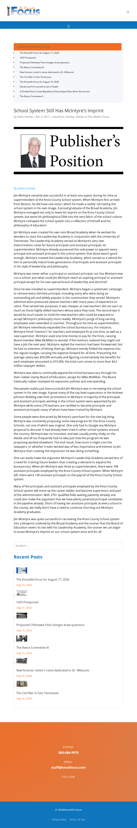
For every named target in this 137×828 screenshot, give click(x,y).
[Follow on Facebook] (65, 783)
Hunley (70, 116)
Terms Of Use (77, 819)
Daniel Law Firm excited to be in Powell (39, 86)
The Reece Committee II (31, 96)
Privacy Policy (59, 819)
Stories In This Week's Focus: (93, 116)
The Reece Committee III (32, 67)
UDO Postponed (28, 57)
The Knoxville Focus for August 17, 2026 (39, 52)
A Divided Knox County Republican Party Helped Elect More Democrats (55, 91)
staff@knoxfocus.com (68, 767)
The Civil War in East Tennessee (35, 76)
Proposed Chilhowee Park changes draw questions (45, 62)
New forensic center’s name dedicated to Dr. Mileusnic (47, 72)
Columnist (58, 116)
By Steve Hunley (24, 188)
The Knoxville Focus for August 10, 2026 (39, 81)
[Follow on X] (72, 783)
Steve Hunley (25, 116)
